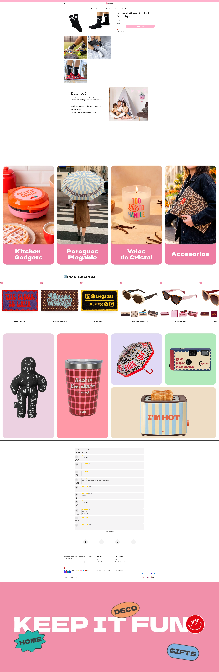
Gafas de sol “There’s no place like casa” (139, 321)
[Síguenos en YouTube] (148, 573)
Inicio (92, 8)
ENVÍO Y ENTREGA (119, 570)
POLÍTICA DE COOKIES (101, 565)
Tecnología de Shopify (73, 577)
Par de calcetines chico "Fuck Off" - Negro (119, 8)
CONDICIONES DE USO (102, 568)
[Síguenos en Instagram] (145, 573)
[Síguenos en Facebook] (142, 573)
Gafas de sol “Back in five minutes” (179, 321)
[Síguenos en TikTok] (151, 573)
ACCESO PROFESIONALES (120, 568)
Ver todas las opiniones (109, 531)
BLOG (116, 565)
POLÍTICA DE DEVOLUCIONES (103, 570)
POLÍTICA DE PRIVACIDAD (102, 563)
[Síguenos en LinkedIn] (154, 573)
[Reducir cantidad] (118, 26)
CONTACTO (99, 559)
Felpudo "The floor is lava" (19, 321)
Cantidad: (118, 23)
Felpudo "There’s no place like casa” (59, 321)
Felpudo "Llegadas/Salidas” (99, 321)
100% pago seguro (121, 31)
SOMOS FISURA (118, 559)
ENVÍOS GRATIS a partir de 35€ (109, 0)
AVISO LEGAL (99, 561)
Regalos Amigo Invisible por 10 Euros (101, 8)
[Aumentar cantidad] (123, 26)
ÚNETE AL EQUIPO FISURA (120, 563)
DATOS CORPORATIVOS (120, 561)
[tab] (78, 452)
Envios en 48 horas (121, 29)
